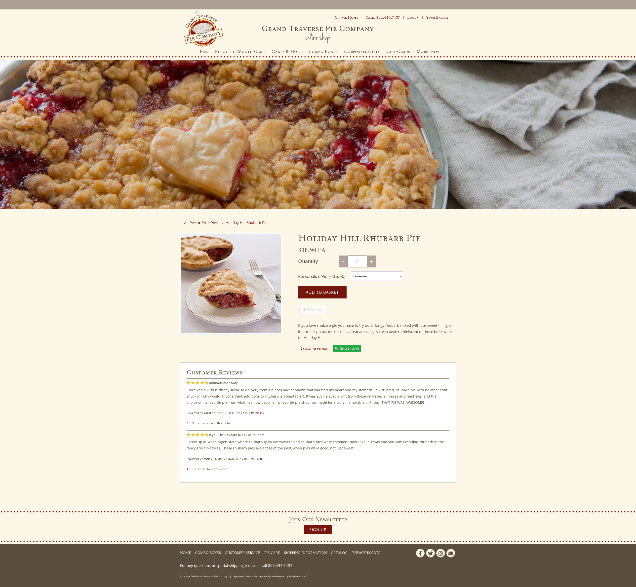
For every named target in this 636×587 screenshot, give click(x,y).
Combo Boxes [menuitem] (322, 51)
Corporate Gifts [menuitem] (362, 51)
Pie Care (272, 553)
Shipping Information (305, 553)
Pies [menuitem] (204, 51)
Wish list (314, 309)
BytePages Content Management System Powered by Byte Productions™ (271, 576)
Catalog (339, 553)
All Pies (190, 222)
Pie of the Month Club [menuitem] (240, 51)
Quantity (308, 261)
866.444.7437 (280, 565)
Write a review (347, 348)
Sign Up (318, 529)
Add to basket (322, 292)
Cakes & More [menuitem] (287, 51)
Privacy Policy (366, 553)
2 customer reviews (314, 348)
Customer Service (242, 553)
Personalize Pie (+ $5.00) (322, 276)
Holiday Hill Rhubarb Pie (246, 222)
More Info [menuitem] (428, 51)
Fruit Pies (210, 222)
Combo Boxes (208, 553)
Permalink (257, 413)
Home (185, 553)
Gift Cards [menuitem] (398, 51)
